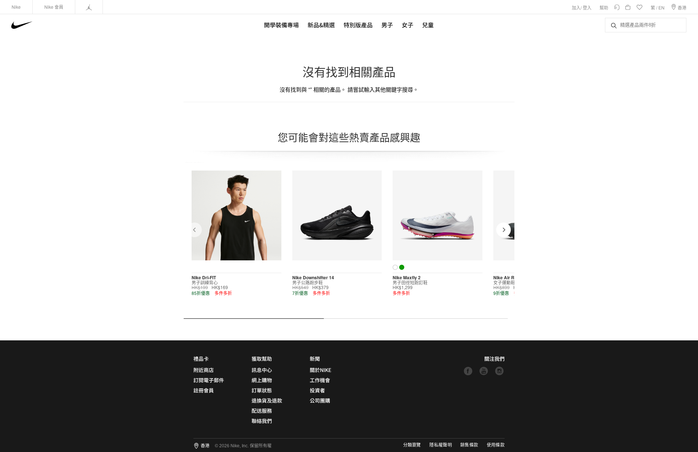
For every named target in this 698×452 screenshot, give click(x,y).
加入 (576, 7)
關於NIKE (320, 369)
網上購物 (262, 380)
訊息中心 (262, 369)
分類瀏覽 (412, 445)
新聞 (315, 358)
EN (661, 7)
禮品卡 (201, 358)
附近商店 (203, 369)
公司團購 (320, 400)
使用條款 (496, 445)
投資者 (317, 390)
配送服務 (262, 410)
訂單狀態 (262, 390)
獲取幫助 (262, 358)
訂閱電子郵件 (208, 380)
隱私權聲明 (440, 445)
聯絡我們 (262, 420)
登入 (587, 7)
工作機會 (320, 380)
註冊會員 (203, 390)
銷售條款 (469, 445)
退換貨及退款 (267, 400)
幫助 (603, 7)
